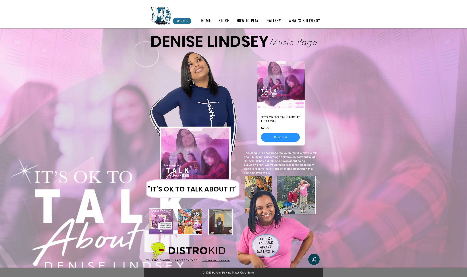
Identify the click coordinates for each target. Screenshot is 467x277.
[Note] (314, 259)
